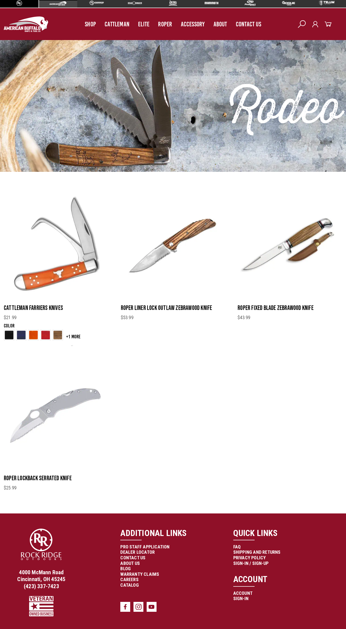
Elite (143, 24)
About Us (130, 563)
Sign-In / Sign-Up (250, 563)
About (220, 24)
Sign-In (240, 598)
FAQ (237, 546)
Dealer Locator (137, 552)
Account (243, 593)
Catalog (129, 585)
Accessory (193, 24)
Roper (165, 24)
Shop (90, 24)
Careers (129, 579)
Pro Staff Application (144, 546)
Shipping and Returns (257, 552)
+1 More (73, 336)
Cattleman (117, 24)
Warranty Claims (139, 574)
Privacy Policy (249, 557)
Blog (125, 568)
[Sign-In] (315, 24)
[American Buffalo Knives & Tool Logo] (26, 24)
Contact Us (248, 24)
